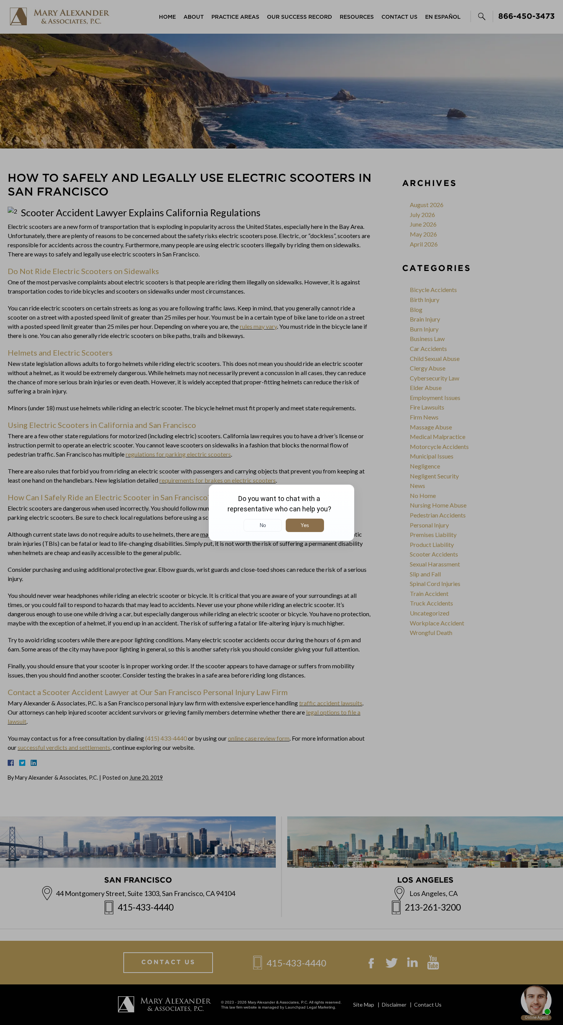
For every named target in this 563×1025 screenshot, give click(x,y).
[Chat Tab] (281, 512)
